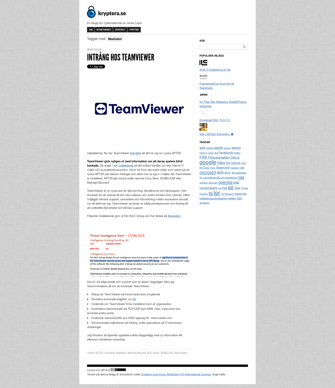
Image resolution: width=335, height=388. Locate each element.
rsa (224, 187)
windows (204, 203)
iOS (228, 163)
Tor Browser (227, 194)
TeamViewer (180, 352)
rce (219, 188)
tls (211, 193)
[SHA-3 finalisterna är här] (203, 65)
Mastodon (174, 216)
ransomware (208, 187)
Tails (237, 188)
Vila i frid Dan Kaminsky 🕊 (216, 134)
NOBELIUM (167, 352)
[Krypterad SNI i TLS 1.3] (203, 116)
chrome (203, 152)
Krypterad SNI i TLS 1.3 (214, 120)
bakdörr (227, 148)
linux (212, 167)
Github (235, 157)
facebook (226, 152)
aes (202, 147)
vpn (239, 198)
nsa (241, 177)
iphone (236, 163)
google (207, 162)
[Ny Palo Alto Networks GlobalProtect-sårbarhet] (203, 97)
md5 (241, 167)
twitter (232, 198)
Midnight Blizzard (137, 352)
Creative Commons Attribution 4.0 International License (176, 374)
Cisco (211, 153)
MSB (220, 172)
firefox (237, 153)
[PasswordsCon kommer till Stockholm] (203, 79)
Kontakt (120, 29)
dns (216, 153)
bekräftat (135, 153)
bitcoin (236, 147)
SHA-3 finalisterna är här (215, 69)
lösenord (223, 167)
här (134, 299)
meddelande (126, 165)
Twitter (134, 29)
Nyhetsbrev (104, 29)
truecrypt (240, 193)
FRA (203, 157)
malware (234, 167)
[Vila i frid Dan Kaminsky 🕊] (203, 130)
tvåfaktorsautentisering (213, 198)
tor (217, 192)
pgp (236, 182)
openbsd (203, 182)
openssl (225, 182)
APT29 (99, 352)
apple (218, 147)
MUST (227, 173)
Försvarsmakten (219, 157)
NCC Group (153, 352)
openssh (213, 182)
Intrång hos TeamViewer (120, 57)
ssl (231, 186)
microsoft (207, 172)
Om (90, 29)
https (221, 162)
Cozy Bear (109, 352)
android (210, 147)
